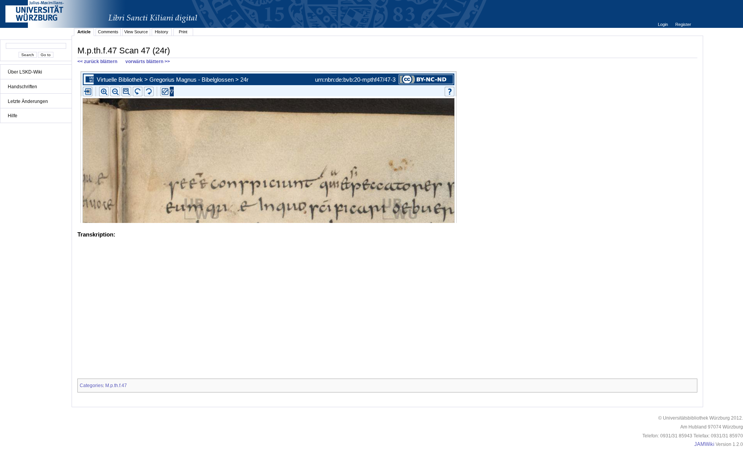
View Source (136, 31)
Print (183, 31)
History (161, 31)
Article (84, 31)
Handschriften (22, 86)
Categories (91, 385)
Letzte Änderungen (28, 101)
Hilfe (12, 115)
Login (663, 24)
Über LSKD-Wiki (25, 72)
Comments (108, 31)
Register (683, 24)
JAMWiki (704, 444)
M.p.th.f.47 (116, 385)
